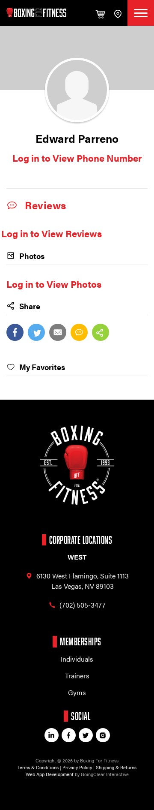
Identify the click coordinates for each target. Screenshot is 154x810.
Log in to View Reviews (51, 233)
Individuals (77, 659)
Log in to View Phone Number (77, 157)
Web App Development (50, 774)
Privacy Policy (77, 767)
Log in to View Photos (53, 283)
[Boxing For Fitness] (36, 12)
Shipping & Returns (116, 767)
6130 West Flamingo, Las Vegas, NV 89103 (82, 581)
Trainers (77, 676)
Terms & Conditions (38, 767)
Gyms (77, 692)
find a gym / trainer (117, 13)
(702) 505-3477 (82, 605)
